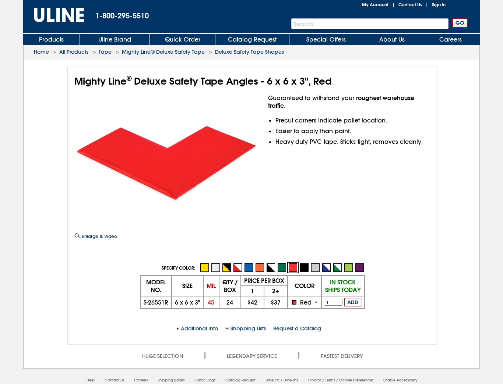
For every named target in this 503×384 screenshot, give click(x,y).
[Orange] (259, 267)
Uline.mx (291, 380)
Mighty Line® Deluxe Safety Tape (163, 52)
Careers (450, 39)
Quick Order (182, 39)
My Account (375, 4)
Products (51, 39)
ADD (352, 302)
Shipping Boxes (171, 380)
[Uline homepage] (53, 15)
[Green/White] (337, 267)
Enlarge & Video (99, 236)
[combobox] (304, 302)
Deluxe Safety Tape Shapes (249, 52)
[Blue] (248, 267)
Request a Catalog (297, 328)
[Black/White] (270, 267)
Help (91, 380)
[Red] (293, 267)
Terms (330, 380)
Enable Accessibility (400, 380)
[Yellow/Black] (226, 267)
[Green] (281, 267)
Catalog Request (252, 39)
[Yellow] (204, 267)
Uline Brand (114, 39)
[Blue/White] (326, 267)
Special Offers (326, 39)
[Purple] (359, 267)
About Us (392, 39)
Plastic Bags (204, 380)
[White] (215, 267)
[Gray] (315, 267)
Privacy (314, 380)
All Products (73, 52)
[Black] (304, 267)
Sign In (439, 4)
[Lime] (348, 267)
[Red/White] (237, 267)
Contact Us (410, 4)
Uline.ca (272, 380)
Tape (105, 52)
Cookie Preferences (356, 380)
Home (41, 52)
